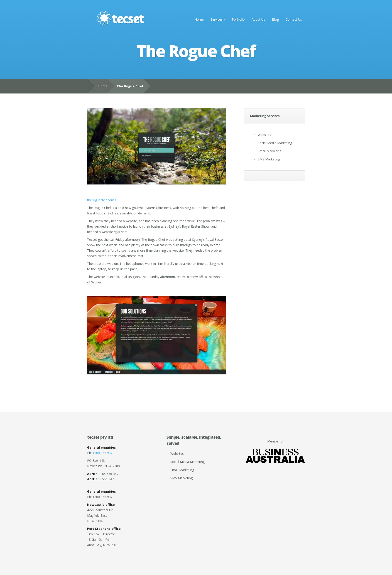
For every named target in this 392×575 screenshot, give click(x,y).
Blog (275, 19)
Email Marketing (269, 151)
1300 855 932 (103, 453)
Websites (264, 135)
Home (199, 19)
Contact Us (294, 19)
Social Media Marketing (275, 143)
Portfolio (238, 19)
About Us (258, 19)
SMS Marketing (269, 159)
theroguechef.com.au (102, 200)
